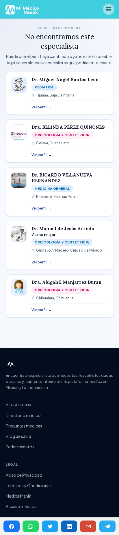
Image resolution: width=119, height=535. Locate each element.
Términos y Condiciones (29, 485)
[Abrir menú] (108, 9)
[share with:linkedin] (69, 526)
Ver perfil (41, 107)
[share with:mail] (88, 526)
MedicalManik (18, 495)
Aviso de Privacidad (24, 475)
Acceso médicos (22, 506)
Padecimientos (20, 446)
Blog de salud (18, 436)
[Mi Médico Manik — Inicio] (10, 364)
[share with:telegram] (107, 526)
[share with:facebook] (11, 526)
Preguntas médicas (24, 425)
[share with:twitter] (50, 526)
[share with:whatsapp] (31, 526)
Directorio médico (23, 415)
